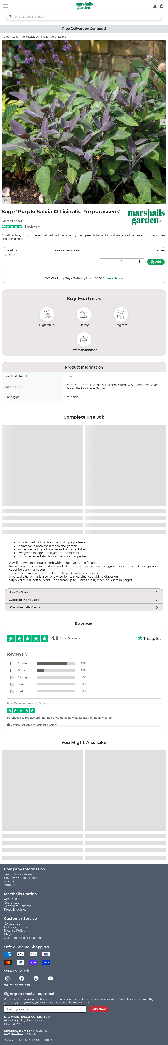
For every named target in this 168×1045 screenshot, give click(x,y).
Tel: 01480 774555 (17, 985)
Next (163, 122)
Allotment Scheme (17, 906)
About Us (10, 899)
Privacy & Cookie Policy (21, 878)
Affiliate (9, 885)
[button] (5, 6)
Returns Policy (14, 930)
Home (5, 36)
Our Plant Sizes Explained (22, 938)
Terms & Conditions (18, 874)
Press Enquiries (15, 909)
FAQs (8, 934)
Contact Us (12, 924)
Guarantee (11, 902)
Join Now (99, 1009)
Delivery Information (19, 927)
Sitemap (10, 881)
